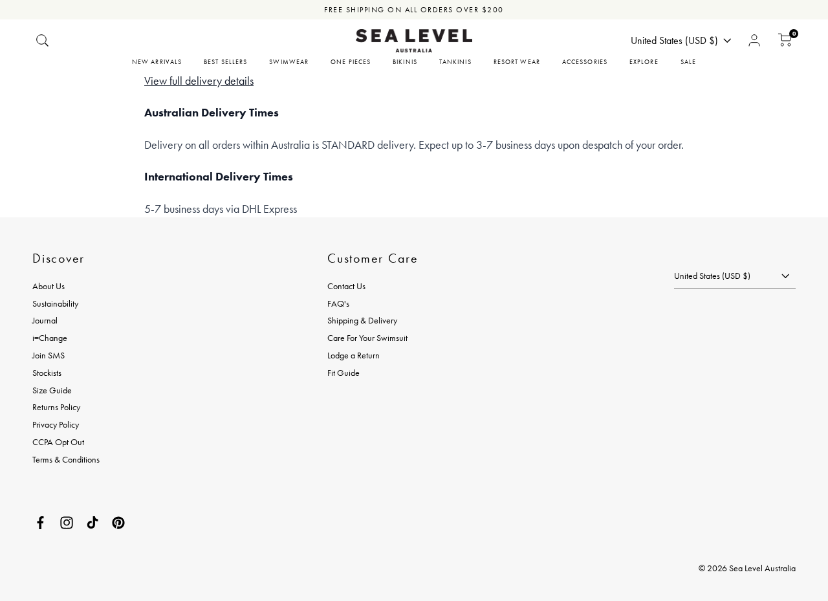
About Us (48, 286)
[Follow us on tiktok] (92, 522)
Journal (45, 320)
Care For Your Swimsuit (367, 338)
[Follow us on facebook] (40, 522)
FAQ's (338, 303)
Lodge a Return (353, 355)
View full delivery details (199, 80)
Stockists (46, 372)
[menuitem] (157, 62)
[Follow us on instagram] (66, 522)
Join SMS (48, 355)
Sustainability (55, 303)
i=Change (49, 338)
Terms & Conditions (66, 459)
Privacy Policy (55, 424)
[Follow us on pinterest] (118, 522)
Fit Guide (343, 372)
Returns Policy (56, 407)
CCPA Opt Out (58, 442)
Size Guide (52, 390)
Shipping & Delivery (362, 320)
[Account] (754, 40)
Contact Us (346, 286)
